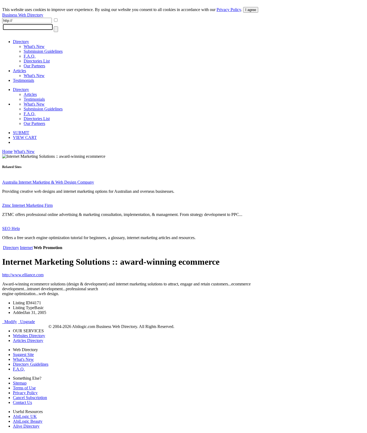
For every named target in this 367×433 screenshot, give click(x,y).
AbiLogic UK (25, 416)
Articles (19, 70)
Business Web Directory (22, 15)
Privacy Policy (229, 9)
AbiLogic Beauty (27, 421)
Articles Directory (28, 340)
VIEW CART (25, 137)
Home (7, 151)
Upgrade (26, 321)
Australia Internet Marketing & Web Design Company (48, 182)
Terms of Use (24, 388)
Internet (26, 247)
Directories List (37, 61)
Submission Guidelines (43, 51)
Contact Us (22, 402)
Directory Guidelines (30, 364)
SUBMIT (21, 132)
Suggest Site (23, 354)
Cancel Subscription (30, 397)
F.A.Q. (29, 56)
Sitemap (20, 383)
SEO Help (11, 228)
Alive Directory (26, 426)
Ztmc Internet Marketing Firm (27, 205)
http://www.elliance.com (23, 275)
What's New (34, 46)
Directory (21, 41)
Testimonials (23, 80)
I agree (250, 10)
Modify (9, 321)
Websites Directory (29, 335)
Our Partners (34, 66)
